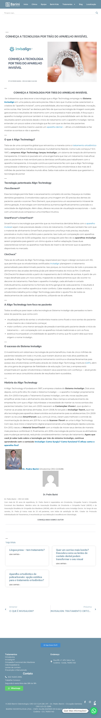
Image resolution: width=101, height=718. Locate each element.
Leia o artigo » (14, 554)
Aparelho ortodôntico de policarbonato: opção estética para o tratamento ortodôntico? (26, 577)
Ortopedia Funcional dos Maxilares (20, 662)
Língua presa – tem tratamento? (27, 549)
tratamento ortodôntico (84, 145)
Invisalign (9, 102)
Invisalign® (10, 660)
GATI (88, 363)
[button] (94, 711)
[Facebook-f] (85, 702)
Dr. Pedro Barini (30, 469)
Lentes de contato (13, 667)
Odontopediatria (12, 665)
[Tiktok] (95, 702)
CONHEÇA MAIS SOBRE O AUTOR (50, 520)
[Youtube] (95, 704)
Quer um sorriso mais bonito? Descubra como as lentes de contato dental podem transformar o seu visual (72, 554)
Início (26, 4)
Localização (91, 4)
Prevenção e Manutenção (16, 670)
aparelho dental (54, 127)
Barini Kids (54, 4)
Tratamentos (67, 4)
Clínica (34, 4)
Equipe (43, 4)
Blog (81, 4)
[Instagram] (90, 702)
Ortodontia (10, 657)
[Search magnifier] (97, 13)
